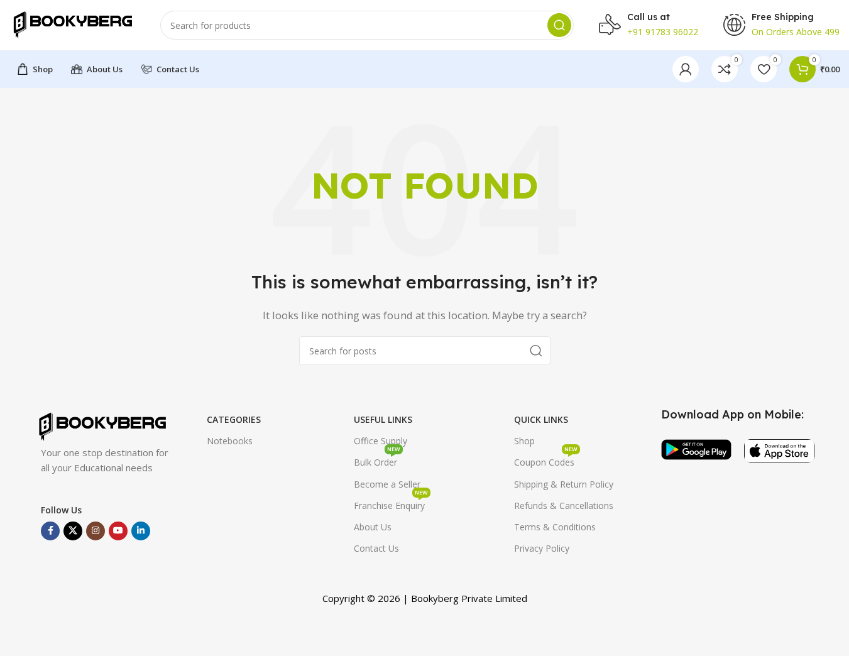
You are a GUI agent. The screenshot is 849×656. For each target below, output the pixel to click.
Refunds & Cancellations (563, 505)
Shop (524, 441)
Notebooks (230, 441)
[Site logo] (72, 24)
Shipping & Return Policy (563, 484)
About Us (373, 527)
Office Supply (380, 441)
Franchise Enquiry (391, 503)
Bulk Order (377, 460)
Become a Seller (387, 484)
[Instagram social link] (95, 531)
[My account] (685, 69)
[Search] (559, 25)
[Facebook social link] (50, 531)
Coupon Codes (546, 460)
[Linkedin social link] (140, 531)
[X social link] (72, 531)
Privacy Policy (541, 548)
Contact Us (376, 548)
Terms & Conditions (555, 527)
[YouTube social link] (118, 531)
